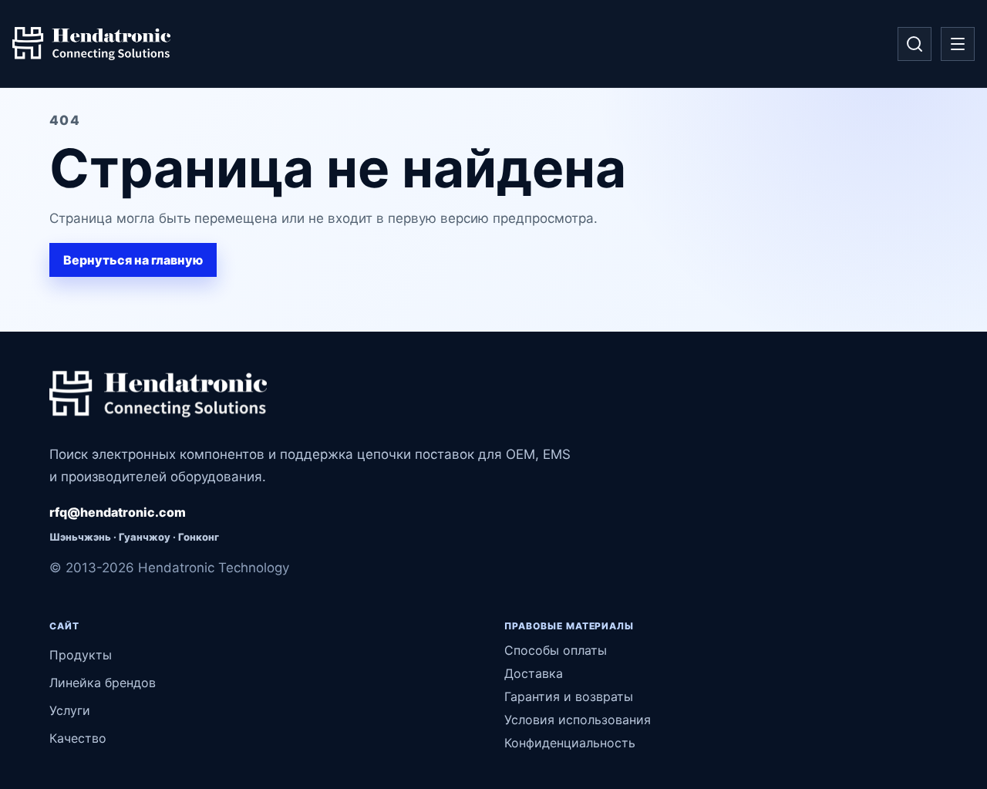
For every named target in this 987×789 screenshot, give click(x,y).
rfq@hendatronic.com (117, 512)
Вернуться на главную (133, 260)
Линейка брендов (102, 682)
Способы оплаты (555, 650)
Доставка (533, 673)
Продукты (80, 655)
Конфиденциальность (569, 742)
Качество (77, 738)
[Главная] (91, 44)
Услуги (69, 710)
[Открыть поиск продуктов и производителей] (914, 44)
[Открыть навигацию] (958, 44)
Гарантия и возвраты (568, 696)
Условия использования (577, 719)
